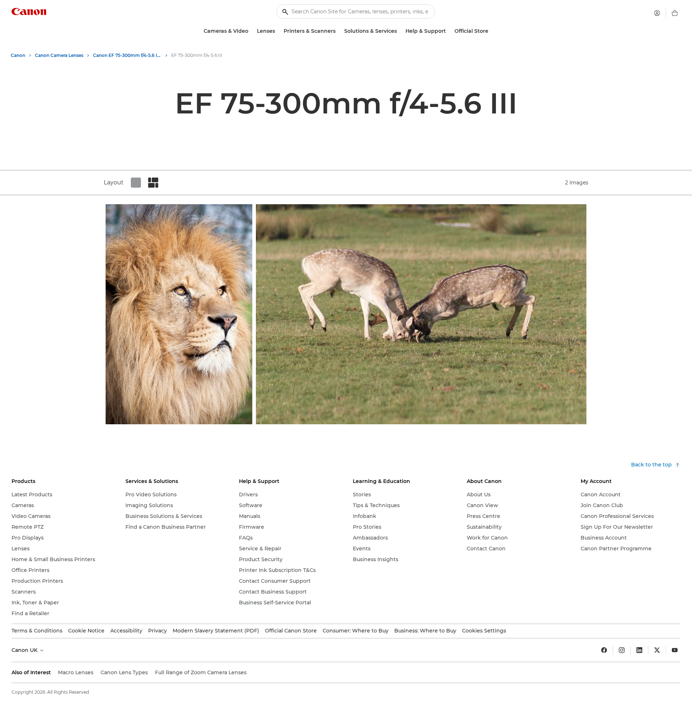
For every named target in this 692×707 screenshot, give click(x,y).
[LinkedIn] (639, 650)
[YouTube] (675, 650)
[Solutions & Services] (400, 31)
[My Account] (657, 13)
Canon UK (25, 650)
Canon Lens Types (124, 672)
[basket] (674, 13)
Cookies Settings (484, 630)
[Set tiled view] (136, 183)
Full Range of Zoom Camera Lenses (201, 672)
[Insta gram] (622, 650)
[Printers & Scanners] (338, 31)
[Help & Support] (449, 31)
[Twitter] (657, 650)
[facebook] (604, 650)
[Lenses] (278, 31)
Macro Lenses (75, 672)
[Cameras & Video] (251, 31)
